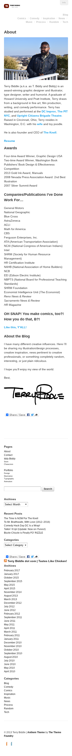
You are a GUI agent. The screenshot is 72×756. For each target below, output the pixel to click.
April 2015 (9, 588)
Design (7, 473)
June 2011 (9, 621)
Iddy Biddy (9, 458)
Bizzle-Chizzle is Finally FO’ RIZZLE (23, 532)
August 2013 (11, 595)
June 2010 (10, 664)
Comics (21, 18)
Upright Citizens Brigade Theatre (39, 115)
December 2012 (13, 603)
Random (54, 22)
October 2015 (11, 577)
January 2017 (11, 574)
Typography (9, 479)
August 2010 (11, 657)
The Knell (49, 132)
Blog (65, 14)
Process (41, 22)
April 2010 (9, 671)
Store (6, 462)
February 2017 (12, 570)
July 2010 (9, 660)
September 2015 (13, 581)
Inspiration (49, 18)
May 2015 (9, 584)
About (7, 451)
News (62, 18)
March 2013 (10, 599)
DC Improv (49, 111)
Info (64, 2)
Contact (8, 455)
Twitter (10, 743)
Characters (8, 464)
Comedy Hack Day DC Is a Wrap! (22, 525)
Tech (65, 22)
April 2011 (9, 628)
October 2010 (11, 649)
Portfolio (8, 470)
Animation (8, 481)
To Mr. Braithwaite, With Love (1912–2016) (27, 522)
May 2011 (9, 624)
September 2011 (13, 617)
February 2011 (12, 635)
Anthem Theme (36, 732)
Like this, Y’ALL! (15, 327)
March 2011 (10, 631)
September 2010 (13, 653)
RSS (5, 743)
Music (29, 22)
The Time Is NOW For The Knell (21, 518)
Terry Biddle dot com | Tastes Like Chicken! (37, 561)
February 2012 (12, 613)
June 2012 (10, 610)
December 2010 (13, 642)
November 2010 (13, 646)
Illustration (8, 476)
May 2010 (9, 667)
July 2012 (9, 606)
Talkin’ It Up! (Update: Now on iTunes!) (25, 529)
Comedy (34, 18)
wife (40, 124)
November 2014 (13, 592)
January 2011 (11, 639)
